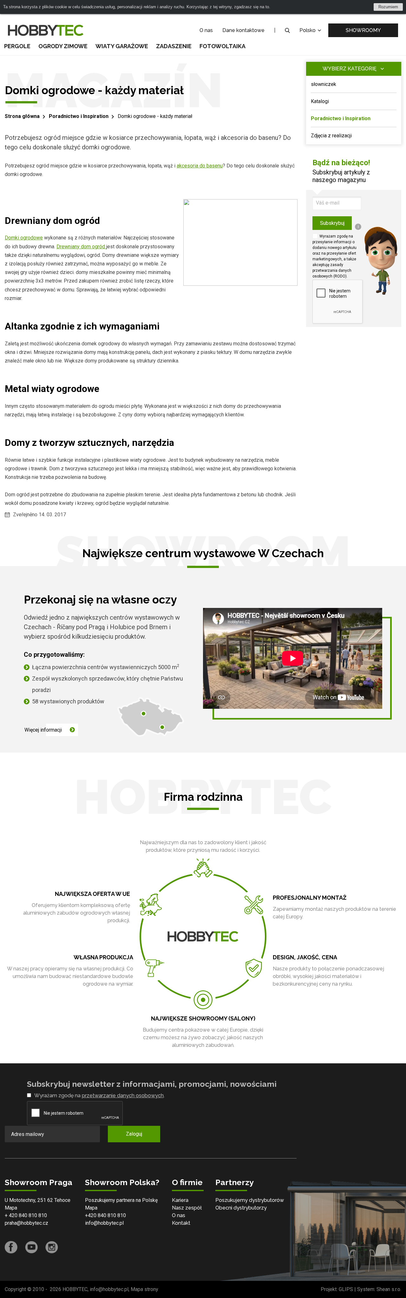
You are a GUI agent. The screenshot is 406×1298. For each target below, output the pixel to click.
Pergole (17, 46)
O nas (206, 30)
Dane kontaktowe (243, 30)
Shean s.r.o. (389, 1289)
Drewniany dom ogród (81, 247)
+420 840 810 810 (105, 1215)
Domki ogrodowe (24, 238)
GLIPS (346, 1289)
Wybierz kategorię (350, 69)
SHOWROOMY (363, 30)
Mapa (11, 1208)
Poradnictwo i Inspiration (78, 116)
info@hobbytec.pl (104, 1223)
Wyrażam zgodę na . (99, 1096)
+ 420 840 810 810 (26, 1215)
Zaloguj (134, 1134)
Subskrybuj (332, 223)
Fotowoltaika (223, 46)
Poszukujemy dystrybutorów (249, 1200)
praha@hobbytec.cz (26, 1223)
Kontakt (181, 1223)
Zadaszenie (174, 46)
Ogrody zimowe (63, 46)
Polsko (308, 30)
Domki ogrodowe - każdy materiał (155, 116)
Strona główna (22, 116)
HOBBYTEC (75, 1289)
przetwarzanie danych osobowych (123, 1096)
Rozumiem (388, 6)
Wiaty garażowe (121, 46)
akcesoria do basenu (200, 166)
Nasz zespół (187, 1208)
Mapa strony (144, 1289)
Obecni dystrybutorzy (241, 1208)
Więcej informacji (43, 730)
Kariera (180, 1200)
